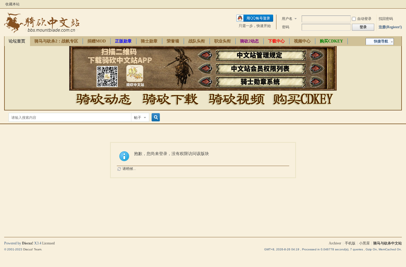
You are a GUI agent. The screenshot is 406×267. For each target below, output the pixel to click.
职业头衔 (222, 41)
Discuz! (27, 243)
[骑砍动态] (104, 107)
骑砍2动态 (249, 41)
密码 (285, 27)
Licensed (48, 243)
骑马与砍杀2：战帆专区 (56, 41)
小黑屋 (364, 243)
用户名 (287, 19)
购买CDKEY (331, 41)
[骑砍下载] (170, 107)
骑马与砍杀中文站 (387, 243)
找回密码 (386, 19)
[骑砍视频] (236, 107)
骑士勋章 (149, 41)
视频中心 (302, 41)
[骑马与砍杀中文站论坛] (41, 33)
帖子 (137, 118)
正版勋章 (123, 41)
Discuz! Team (32, 249)
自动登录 (364, 19)
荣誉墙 (173, 41)
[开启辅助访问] (400, 4)
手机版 (350, 243)
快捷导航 (381, 41)
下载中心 (276, 41)
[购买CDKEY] (302, 107)
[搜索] (154, 117)
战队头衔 (196, 41)
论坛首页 (17, 41)
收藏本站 (12, 4)
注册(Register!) (390, 27)
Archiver (335, 243)
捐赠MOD (96, 41)
